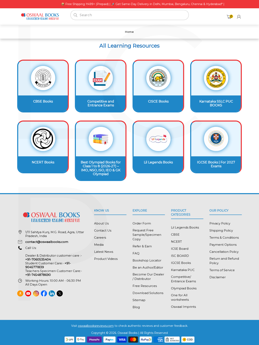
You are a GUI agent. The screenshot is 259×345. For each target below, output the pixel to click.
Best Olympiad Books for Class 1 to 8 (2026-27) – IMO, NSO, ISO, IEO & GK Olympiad (101, 168)
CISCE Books (158, 101)
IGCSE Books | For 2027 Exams (216, 164)
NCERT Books (43, 162)
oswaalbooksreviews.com (96, 326)
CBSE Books (43, 101)
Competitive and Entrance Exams (100, 103)
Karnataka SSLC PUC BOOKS (216, 103)
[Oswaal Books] (40, 16)
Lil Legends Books (158, 162)
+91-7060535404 (38, 259)
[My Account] (239, 17)
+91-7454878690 (38, 275)
